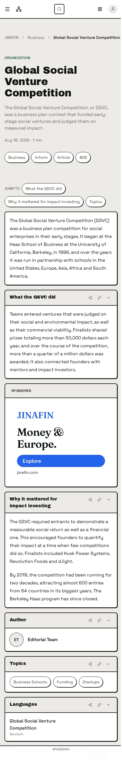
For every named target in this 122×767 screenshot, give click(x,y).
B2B (83, 157)
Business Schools (30, 681)
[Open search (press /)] (59, 9)
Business (36, 37)
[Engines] (19, 9)
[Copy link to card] (99, 298)
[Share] (90, 298)
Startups (91, 681)
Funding (65, 681)
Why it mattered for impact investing (44, 201)
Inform (41, 157)
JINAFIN (11, 37)
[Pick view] (100, 9)
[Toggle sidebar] (7, 9)
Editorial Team (43, 640)
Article (63, 157)
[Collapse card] (108, 298)
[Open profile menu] (113, 9)
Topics (95, 201)
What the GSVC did (44, 188)
